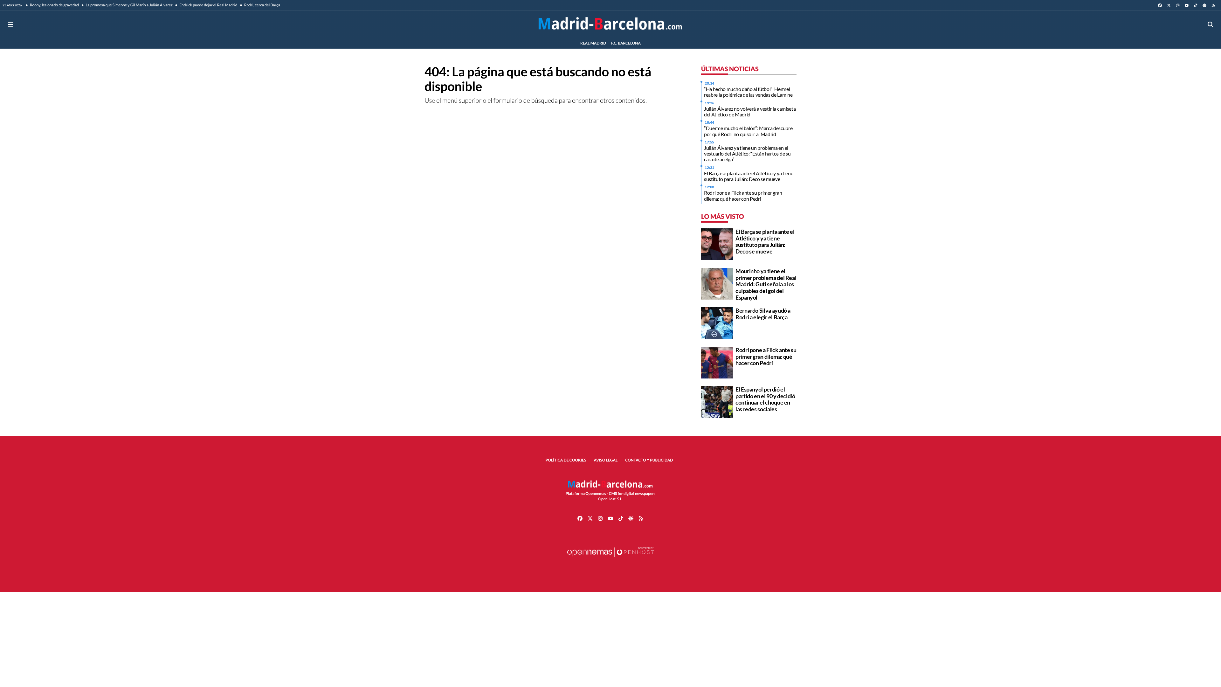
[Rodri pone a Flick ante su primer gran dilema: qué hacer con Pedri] (717, 362)
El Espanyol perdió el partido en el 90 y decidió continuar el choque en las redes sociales (765, 399)
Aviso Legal (606, 460)
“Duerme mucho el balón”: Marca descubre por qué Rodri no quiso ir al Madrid (748, 131)
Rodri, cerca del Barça (261, 5)
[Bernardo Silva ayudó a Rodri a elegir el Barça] (717, 322)
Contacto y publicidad (649, 460)
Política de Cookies (566, 460)
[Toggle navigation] (10, 24)
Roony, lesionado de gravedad (54, 5)
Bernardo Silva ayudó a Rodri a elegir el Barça (762, 314)
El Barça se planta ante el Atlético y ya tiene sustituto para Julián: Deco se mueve (748, 176)
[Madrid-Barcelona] (610, 24)
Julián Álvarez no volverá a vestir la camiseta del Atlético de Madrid (750, 111)
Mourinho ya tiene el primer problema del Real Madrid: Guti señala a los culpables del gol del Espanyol (765, 284)
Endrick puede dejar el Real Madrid (208, 5)
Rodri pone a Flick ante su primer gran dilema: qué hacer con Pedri (743, 195)
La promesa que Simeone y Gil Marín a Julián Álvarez (129, 5)
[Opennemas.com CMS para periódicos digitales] (610, 558)
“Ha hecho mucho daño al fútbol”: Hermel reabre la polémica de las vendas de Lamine (748, 92)
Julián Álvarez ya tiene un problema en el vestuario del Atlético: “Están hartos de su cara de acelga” (747, 154)
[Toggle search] (1210, 24)
